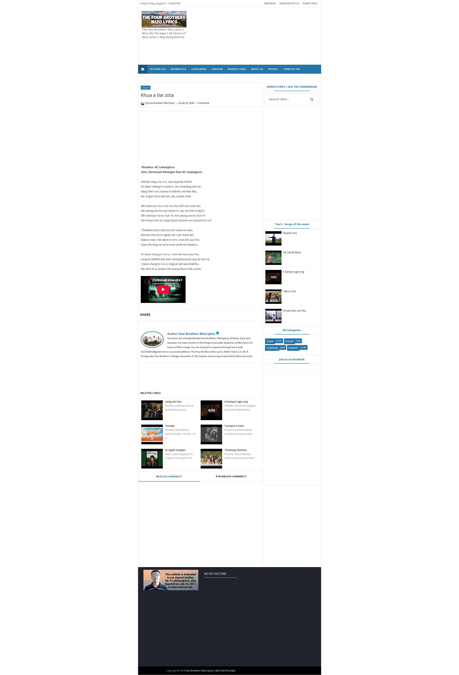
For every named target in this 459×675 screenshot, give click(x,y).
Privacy (273, 69)
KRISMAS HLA (178, 69)
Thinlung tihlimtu (235, 450)
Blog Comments (170, 476)
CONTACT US (157, 78)
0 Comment (203, 102)
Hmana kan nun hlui (294, 310)
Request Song (237, 69)
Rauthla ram (290, 233)
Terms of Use (291, 69)
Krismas (289, 341)
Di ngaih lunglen (175, 450)
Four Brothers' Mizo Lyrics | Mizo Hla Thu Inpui (210, 670)
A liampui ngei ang (236, 401)
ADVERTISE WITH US (289, 3)
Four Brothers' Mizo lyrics (197, 334)
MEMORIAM (270, 3)
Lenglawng (272, 347)
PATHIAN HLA (158, 69)
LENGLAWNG (198, 69)
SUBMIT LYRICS (310, 3)
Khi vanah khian (292, 252)
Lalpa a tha (289, 291)
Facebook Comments (232, 476)
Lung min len (173, 401)
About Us (257, 69)
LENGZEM (217, 69)
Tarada (169, 425)
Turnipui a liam (234, 425)
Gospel (270, 341)
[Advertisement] (252, 36)
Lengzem (145, 87)
